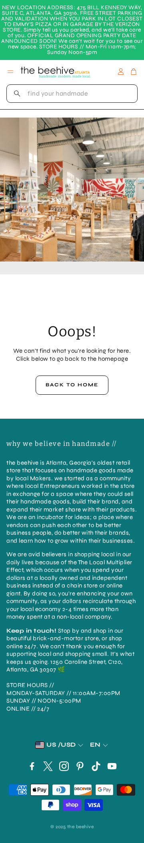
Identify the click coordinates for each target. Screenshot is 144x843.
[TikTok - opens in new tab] (96, 766)
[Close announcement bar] (136, 6)
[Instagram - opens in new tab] (64, 766)
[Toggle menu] (10, 72)
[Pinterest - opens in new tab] (80, 766)
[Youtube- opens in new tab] (112, 766)
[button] (72, 93)
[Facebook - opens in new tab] (32, 766)
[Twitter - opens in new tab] (48, 766)
